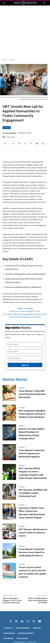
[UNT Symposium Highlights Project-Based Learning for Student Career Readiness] (9, 413)
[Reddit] (28, 621)
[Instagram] (16, 621)
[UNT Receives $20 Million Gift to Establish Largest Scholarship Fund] (9, 492)
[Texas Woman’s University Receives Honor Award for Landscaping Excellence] (9, 551)
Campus (11, 59)
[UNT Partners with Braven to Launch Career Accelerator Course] (9, 531)
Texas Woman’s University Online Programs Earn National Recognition (31, 453)
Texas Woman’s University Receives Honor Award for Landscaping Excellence (31, 552)
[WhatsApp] (42, 143)
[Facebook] (13, 143)
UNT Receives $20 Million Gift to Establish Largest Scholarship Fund (33, 493)
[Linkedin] (36, 143)
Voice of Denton (10, 133)
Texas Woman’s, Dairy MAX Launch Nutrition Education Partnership (32, 394)
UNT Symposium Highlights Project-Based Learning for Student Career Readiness (32, 413)
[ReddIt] (25, 143)
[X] (19, 143)
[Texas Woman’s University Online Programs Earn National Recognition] (9, 452)
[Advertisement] (25, 32)
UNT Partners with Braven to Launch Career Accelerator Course (33, 532)
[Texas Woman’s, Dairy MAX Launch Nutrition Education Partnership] (9, 393)
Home (5, 59)
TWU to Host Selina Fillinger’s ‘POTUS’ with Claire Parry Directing (12, 600)
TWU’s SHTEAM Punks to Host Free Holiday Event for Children (37, 600)
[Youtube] (39, 621)
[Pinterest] (30, 143)
